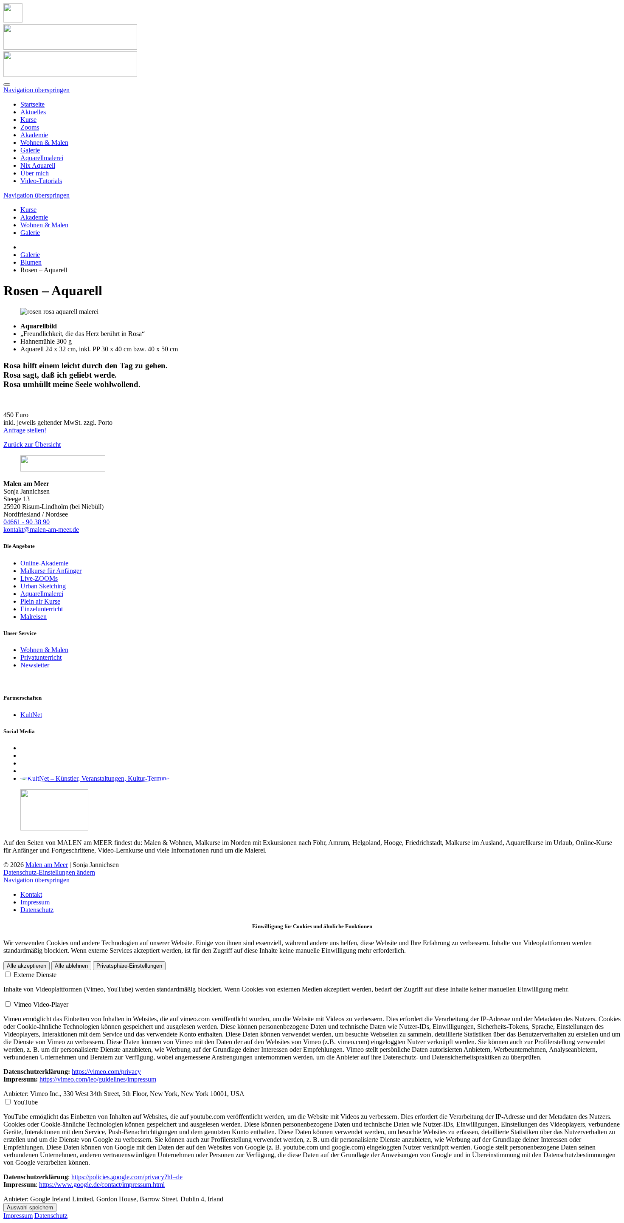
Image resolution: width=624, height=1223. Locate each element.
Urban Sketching (43, 586)
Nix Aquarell (37, 165)
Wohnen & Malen (44, 142)
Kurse (28, 119)
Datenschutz (36, 909)
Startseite (32, 104)
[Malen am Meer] (12, 20)
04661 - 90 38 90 (26, 521)
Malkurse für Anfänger (51, 570)
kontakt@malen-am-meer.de (41, 529)
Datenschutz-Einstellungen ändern (49, 872)
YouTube (25, 1102)
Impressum (35, 902)
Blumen (31, 262)
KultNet (31, 714)
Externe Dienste (35, 974)
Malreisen (33, 616)
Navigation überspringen (36, 89)
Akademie (34, 134)
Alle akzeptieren (26, 966)
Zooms (29, 127)
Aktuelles (33, 112)
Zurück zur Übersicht (32, 444)
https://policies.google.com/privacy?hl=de (127, 1177)
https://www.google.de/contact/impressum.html (102, 1184)
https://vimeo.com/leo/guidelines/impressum (97, 1079)
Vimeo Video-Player (41, 1004)
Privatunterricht (41, 657)
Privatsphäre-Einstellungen (129, 966)
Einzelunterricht (41, 609)
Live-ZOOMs (39, 578)
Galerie (30, 150)
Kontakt (31, 894)
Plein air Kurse (40, 601)
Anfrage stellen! (24, 430)
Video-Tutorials (41, 180)
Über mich (34, 173)
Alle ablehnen (71, 966)
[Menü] (6, 84)
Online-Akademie (44, 563)
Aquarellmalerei (41, 157)
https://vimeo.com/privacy (106, 1071)
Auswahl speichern (30, 1207)
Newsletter (34, 665)
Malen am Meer (46, 864)
